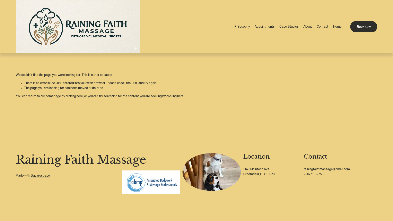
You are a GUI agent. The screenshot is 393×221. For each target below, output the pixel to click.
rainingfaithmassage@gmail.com (327, 169)
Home (337, 26)
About (307, 26)
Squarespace (40, 175)
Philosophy (242, 26)
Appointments (265, 26)
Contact (322, 26)
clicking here (74, 96)
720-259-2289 (314, 174)
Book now (364, 26)
